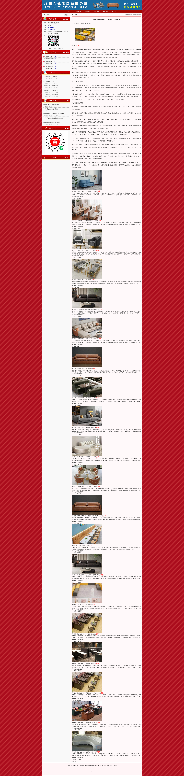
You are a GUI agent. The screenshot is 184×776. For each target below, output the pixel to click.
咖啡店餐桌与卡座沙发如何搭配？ (52, 122)
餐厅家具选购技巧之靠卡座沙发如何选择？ (54, 118)
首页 (69, 11)
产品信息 (78, 11)
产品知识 (96, 11)
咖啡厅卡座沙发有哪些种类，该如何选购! (53, 113)
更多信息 (74, 761)
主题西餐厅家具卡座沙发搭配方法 (52, 95)
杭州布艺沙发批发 (49, 69)
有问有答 (105, 11)
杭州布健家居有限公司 (77, 196)
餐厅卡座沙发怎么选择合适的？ (51, 109)
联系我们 (114, 11)
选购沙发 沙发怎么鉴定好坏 (50, 90)
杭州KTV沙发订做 (48, 66)
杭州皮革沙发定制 (49, 59)
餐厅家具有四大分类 (48, 81)
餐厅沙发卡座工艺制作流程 (50, 77)
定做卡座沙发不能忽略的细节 (50, 86)
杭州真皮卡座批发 (49, 61)
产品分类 (87, 11)
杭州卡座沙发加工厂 (49, 56)
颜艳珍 (115, 765)
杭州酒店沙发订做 (49, 64)
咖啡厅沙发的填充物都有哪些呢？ (52, 104)
